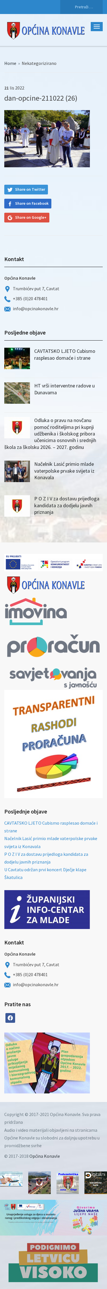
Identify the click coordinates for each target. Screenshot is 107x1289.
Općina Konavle (44, 1156)
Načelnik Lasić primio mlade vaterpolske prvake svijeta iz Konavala (64, 471)
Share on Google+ (31, 217)
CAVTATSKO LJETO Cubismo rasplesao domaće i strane (64, 354)
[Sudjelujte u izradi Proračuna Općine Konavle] (11, 1179)
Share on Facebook (32, 203)
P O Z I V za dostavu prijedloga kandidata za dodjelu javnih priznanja (66, 505)
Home (10, 63)
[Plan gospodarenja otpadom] (68, 1063)
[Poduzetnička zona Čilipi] (67, 1182)
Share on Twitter (30, 189)
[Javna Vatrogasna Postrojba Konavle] (39, 1182)
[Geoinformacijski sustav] (95, 1182)
